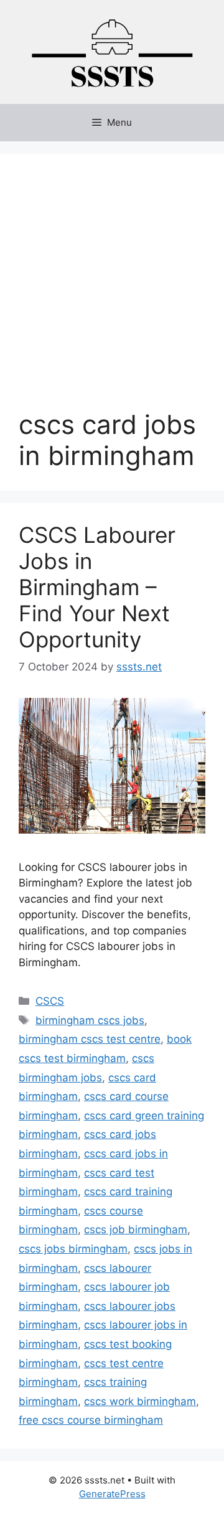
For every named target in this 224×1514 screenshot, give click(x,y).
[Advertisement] (112, 291)
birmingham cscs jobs (89, 1020)
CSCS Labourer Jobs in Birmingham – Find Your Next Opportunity (97, 587)
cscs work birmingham (140, 1401)
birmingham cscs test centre (90, 1039)
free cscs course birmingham (91, 1420)
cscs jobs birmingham (73, 1249)
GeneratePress (112, 1494)
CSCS (49, 1001)
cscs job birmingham (135, 1229)
